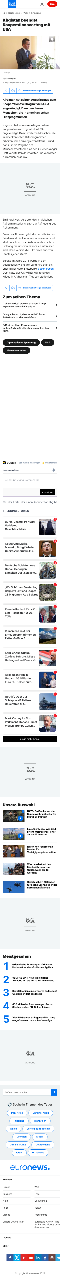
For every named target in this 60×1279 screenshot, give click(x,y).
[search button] (54, 1092)
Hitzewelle (38, 1152)
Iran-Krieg (17, 1112)
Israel (19, 1152)
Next (5, 1200)
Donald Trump (18, 1144)
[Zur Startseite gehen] (12, 4)
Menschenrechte (16, 350)
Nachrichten (14, 13)
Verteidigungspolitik (38, 1128)
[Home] (4, 13)
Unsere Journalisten (13, 1221)
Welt (26, 13)
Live (52, 3)
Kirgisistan (36, 13)
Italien (13, 1128)
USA (47, 342)
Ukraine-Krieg (41, 1112)
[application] (30, 52)
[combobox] (30, 1092)
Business (7, 1194)
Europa (6, 1187)
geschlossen (46, 268)
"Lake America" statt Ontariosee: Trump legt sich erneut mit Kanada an (24, 305)
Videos (6, 1214)
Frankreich (40, 1120)
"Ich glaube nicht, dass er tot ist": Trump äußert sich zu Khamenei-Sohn (24, 316)
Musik (39, 1136)
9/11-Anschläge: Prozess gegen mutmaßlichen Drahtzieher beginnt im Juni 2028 (26, 328)
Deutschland (43, 1144)
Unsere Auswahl (18, 804)
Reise (5, 1207)
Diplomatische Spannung (21, 342)
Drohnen (22, 1136)
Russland (19, 1120)
